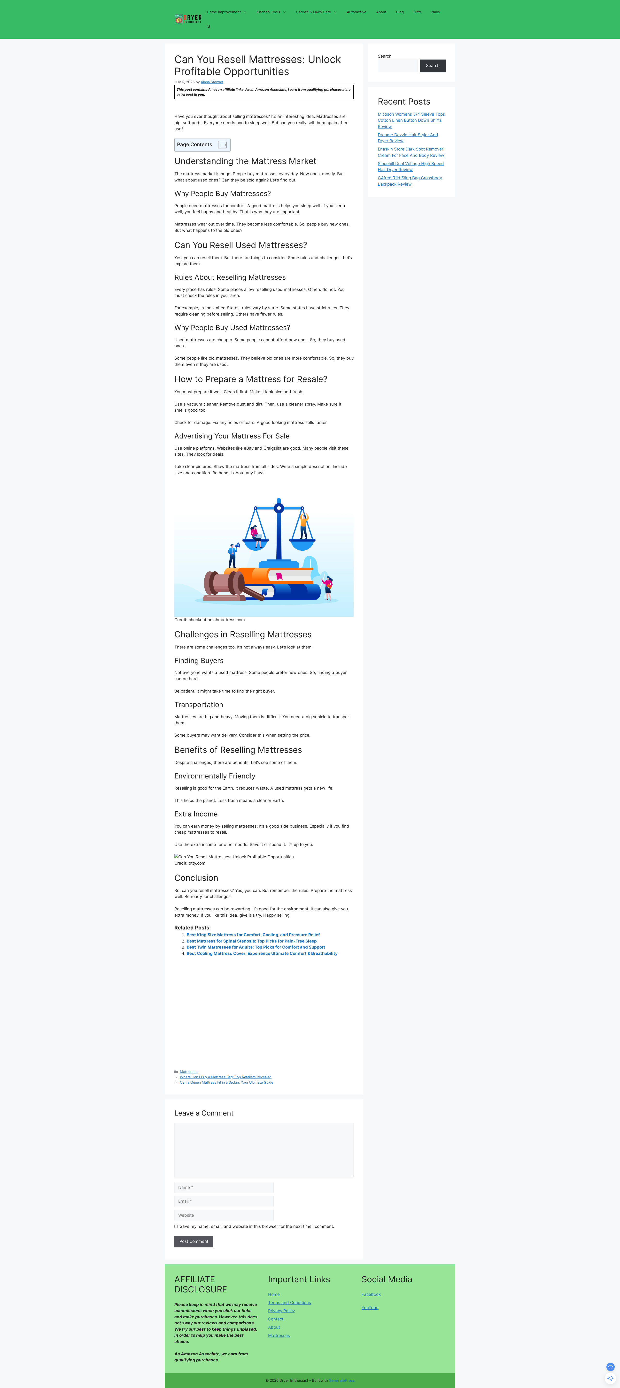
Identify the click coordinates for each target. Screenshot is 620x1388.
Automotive (356, 12)
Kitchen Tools (268, 12)
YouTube (370, 1307)
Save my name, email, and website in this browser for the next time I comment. (257, 1226)
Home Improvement (224, 12)
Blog (400, 12)
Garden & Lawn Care (313, 12)
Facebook (371, 1294)
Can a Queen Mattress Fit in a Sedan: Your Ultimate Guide (226, 1082)
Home (274, 1294)
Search (384, 56)
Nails (435, 12)
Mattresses (189, 1072)
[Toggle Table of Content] (220, 145)
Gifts (417, 12)
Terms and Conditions (289, 1302)
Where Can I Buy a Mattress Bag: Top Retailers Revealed (225, 1077)
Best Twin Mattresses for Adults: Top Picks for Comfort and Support (256, 947)
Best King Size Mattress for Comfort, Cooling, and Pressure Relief (253, 934)
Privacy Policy (281, 1310)
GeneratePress (342, 1380)
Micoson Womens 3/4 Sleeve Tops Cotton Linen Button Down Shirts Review (411, 120)
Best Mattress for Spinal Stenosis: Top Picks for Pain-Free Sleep (252, 941)
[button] (208, 26)
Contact (275, 1319)
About (381, 12)
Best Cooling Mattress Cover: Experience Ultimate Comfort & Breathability (262, 953)
